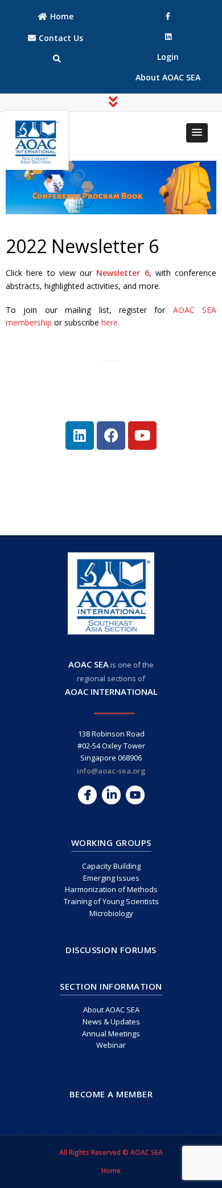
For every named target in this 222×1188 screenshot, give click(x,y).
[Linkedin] (79, 435)
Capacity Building (111, 866)
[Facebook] (111, 435)
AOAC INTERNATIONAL (111, 691)
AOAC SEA (88, 664)
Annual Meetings (111, 1033)
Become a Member (111, 1094)
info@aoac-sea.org (111, 771)
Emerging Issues (111, 878)
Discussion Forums (111, 949)
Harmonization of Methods (111, 889)
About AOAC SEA (111, 1009)
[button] (197, 133)
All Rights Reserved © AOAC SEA (111, 1152)
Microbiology (111, 913)
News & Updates (111, 1021)
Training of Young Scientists (111, 901)
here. (110, 322)
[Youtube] (142, 435)
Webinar (111, 1045)
